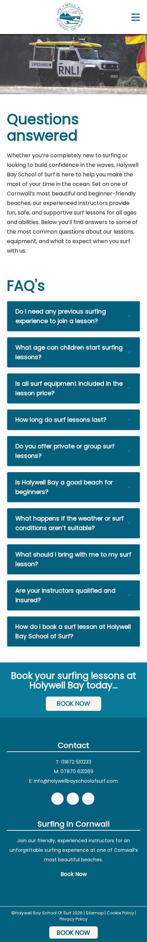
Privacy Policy (73, 919)
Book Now (73, 703)
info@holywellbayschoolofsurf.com (76, 781)
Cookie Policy (120, 913)
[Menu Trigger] (135, 17)
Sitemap (95, 913)
